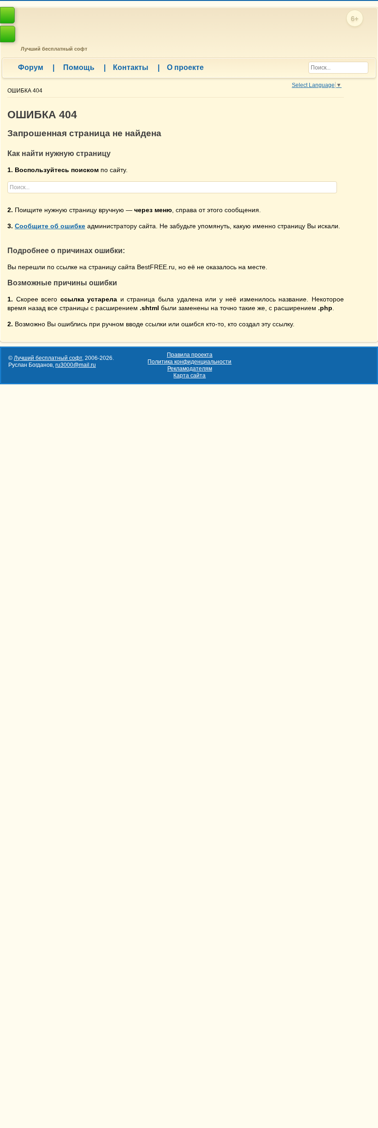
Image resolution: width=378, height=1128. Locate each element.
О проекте (185, 67)
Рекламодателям (189, 368)
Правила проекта (190, 355)
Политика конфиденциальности (189, 362)
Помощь (84, 67)
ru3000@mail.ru (75, 365)
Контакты (136, 67)
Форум (36, 67)
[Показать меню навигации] (7, 34)
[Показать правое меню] (7, 15)
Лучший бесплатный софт (52, 49)
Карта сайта (189, 375)
